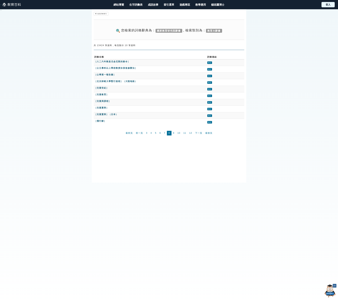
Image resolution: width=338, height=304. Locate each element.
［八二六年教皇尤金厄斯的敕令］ (112, 61)
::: (1, 4)
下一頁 (198, 133)
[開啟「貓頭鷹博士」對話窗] (330, 291)
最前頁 (129, 133)
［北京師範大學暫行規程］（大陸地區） (115, 81)
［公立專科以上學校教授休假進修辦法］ (115, 68)
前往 (209, 62)
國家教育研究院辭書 (169, 30)
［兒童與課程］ (102, 101)
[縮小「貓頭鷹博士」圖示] (334, 286)
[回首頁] (12, 5)
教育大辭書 (214, 30)
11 (184, 133)
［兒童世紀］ (101, 88)
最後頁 (208, 133)
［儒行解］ (100, 121)
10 (178, 133)
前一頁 (139, 133)
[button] (169, 4)
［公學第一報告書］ (105, 74)
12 (190, 133)
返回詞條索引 (102, 13)
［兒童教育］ (101, 94)
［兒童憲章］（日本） (106, 114)
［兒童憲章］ (101, 108)
